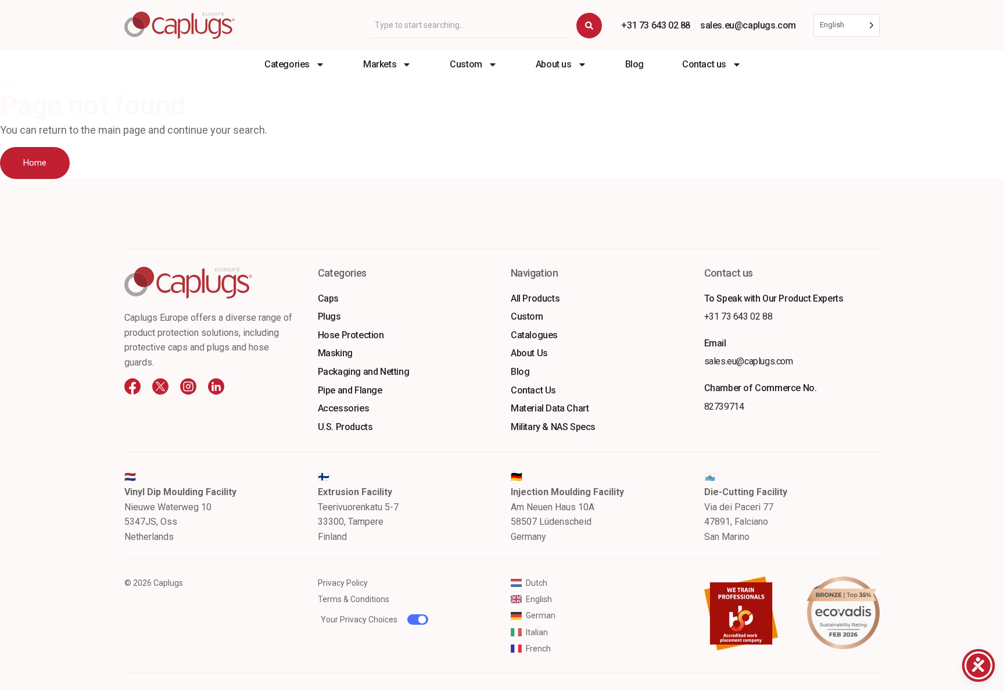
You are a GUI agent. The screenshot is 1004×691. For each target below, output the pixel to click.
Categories (287, 64)
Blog (634, 64)
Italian (537, 632)
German (540, 615)
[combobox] (471, 25)
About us (554, 64)
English (539, 599)
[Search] (589, 25)
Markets (379, 64)
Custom (466, 64)
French (538, 648)
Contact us (704, 64)
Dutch (536, 583)
